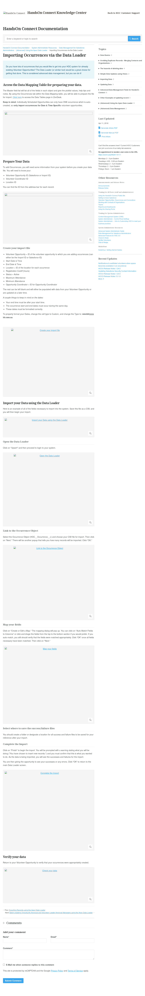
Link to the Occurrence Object (20, 531)
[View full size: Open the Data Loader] (49, 489)
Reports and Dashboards (106, 207)
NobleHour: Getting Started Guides (110, 250)
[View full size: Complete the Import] (49, 810)
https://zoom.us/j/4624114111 (109, 154)
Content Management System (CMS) (110, 217)
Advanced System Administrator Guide (111, 231)
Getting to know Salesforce (107, 198)
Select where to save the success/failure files (29, 728)
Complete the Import (15, 744)
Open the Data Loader (16, 442)
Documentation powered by (14, 992)
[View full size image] (49, 133)
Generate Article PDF (109, 128)
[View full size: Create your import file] (49, 362)
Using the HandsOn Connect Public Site (111, 195)
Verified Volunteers (104, 240)
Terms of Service (75, 970)
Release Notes (103, 188)
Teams (100, 204)
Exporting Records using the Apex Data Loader (27, 910)
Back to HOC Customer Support (124, 13)
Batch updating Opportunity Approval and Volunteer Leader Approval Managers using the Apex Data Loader (51, 912)
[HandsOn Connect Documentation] (14, 13)
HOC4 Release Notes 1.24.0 (109, 268)
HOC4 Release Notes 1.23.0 (109, 273)
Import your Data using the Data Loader (31, 403)
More (100, 279)
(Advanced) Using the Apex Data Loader (31, 50)
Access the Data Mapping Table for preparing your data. (42, 85)
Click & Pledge (103, 242)
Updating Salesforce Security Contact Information (117, 271)
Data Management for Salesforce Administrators (114, 233)
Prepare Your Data (16, 161)
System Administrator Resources (44, 47)
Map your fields (12, 624)
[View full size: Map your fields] (49, 684)
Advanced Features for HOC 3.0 (109, 235)
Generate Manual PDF (109, 132)
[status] (48, 70)
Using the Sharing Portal (106, 209)
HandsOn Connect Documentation (16, 47)
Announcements (103, 186)
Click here (17, 97)
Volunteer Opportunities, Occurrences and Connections (116, 200)
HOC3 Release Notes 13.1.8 (109, 276)
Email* (54, 936)
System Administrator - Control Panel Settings (113, 219)
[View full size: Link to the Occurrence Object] (49, 582)
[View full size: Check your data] (49, 885)
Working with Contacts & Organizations (111, 202)
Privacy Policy (57, 970)
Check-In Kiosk (103, 238)
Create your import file (16, 248)
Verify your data (14, 857)
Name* (6, 936)
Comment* (8, 948)
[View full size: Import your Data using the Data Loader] (49, 427)
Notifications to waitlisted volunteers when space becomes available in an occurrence (117, 264)
